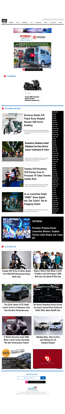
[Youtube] (23, 69)
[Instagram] (26, 382)
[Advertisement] (32, 9)
